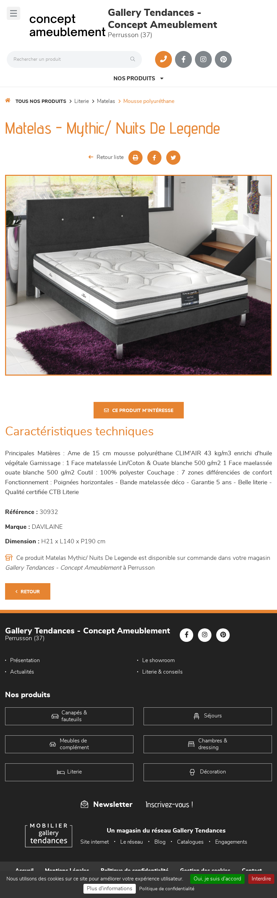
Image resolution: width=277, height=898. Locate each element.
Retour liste (110, 157)
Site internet (94, 842)
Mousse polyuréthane (148, 101)
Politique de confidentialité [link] (166, 889)
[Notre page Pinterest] (223, 59)
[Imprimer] (135, 158)
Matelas (106, 101)
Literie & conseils (162, 672)
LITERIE (81, 101)
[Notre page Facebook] (183, 59)
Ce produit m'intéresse (142, 410)
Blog (160, 842)
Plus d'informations (109, 888)
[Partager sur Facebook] (154, 158)
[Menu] (13, 13)
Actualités (22, 672)
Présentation (25, 660)
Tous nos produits (41, 101)
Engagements (231, 842)
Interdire (261, 878)
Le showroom (158, 660)
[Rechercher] (134, 59)
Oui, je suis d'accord (217, 878)
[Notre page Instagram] (203, 59)
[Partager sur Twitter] (173, 158)
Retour (30, 592)
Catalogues (190, 842)
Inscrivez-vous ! (169, 804)
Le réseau (131, 842)
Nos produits (134, 78)
